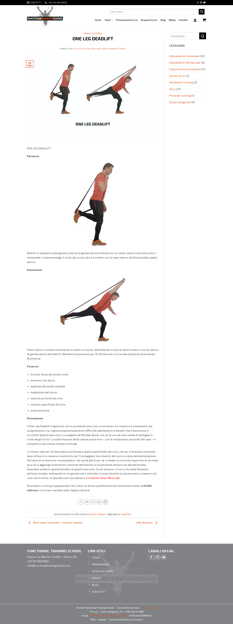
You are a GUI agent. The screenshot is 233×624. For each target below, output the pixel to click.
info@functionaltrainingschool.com (108, 615)
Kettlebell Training (181, 82)
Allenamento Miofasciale (184, 62)
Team (107, 19)
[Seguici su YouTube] (204, 3)
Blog (163, 19)
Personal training (180, 95)
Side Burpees (144, 522)
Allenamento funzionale (184, 56)
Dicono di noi (177, 75)
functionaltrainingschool (111, 49)
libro (172, 89)
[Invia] (202, 12)
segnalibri (126, 514)
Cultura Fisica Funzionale (184, 69)
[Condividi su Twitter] (87, 502)
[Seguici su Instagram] (201, 3)
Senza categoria (92, 33)
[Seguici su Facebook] (198, 3)
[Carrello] (204, 20)
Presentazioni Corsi (127, 19)
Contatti (183, 19)
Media (172, 19)
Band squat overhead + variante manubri (57, 522)
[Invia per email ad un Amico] (93, 502)
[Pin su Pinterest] (99, 502)
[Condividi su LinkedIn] (105, 502)
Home (98, 19)
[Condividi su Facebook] (80, 502)
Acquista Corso (149, 19)
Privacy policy (148, 607)
